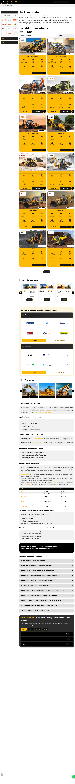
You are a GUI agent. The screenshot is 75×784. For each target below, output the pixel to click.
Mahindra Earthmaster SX (26, 493)
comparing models (25, 474)
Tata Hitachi (70, 19)
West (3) (23, 629)
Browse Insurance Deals (59, 372)
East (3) (45, 629)
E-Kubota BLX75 (33, 291)
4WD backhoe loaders (37, 442)
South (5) (31, 629)
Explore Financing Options (59, 340)
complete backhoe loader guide (43, 412)
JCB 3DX (58, 291)
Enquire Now (37, 72)
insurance (53, 482)
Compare (29, 299)
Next (73, 292)
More (49, 2)
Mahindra (46, 19)
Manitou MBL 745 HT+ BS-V (42, 292)
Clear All (21, 31)
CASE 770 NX (67, 291)
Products (26, 2)
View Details (25, 72)
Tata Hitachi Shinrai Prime (26, 498)
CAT (49, 19)
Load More (47, 271)
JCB (40, 19)
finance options (28, 484)
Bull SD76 (22, 501)
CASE (42, 19)
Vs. (44, 73)
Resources (43, 2)
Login (73, 2)
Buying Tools (34, 2)
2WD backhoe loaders (36, 438)
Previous (20, 292)
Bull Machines (54, 19)
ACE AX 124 (50, 291)
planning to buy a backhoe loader (33, 473)
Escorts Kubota (61, 19)
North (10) (38, 629)
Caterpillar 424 (24, 506)
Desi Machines (3, 5)
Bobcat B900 (24, 291)
